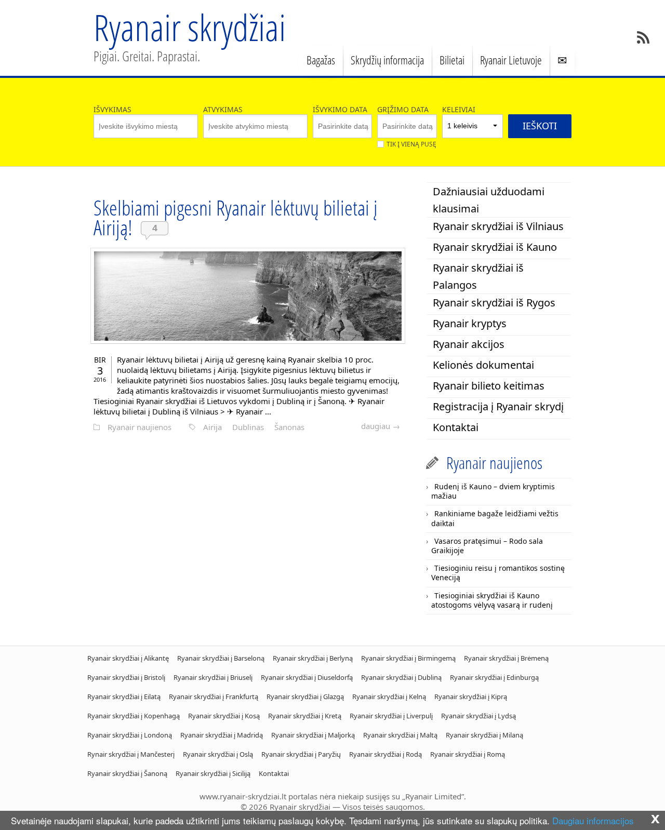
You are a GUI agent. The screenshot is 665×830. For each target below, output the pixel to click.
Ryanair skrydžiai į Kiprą (470, 696)
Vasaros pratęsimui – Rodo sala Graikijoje (487, 545)
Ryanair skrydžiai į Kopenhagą (133, 715)
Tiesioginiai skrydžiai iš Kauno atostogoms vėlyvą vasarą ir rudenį (492, 600)
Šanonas (289, 427)
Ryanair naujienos (139, 427)
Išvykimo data (340, 109)
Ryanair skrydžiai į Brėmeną (506, 658)
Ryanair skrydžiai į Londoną (129, 735)
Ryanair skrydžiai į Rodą (385, 754)
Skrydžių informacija (387, 60)
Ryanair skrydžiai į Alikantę (128, 658)
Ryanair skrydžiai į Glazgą (305, 696)
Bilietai (452, 60)
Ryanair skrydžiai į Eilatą (124, 696)
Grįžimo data (403, 109)
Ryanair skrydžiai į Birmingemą (408, 658)
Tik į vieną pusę (411, 144)
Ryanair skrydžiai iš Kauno (495, 247)
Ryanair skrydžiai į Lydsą (478, 715)
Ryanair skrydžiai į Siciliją (213, 773)
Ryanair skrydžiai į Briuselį (213, 677)
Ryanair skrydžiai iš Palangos (478, 276)
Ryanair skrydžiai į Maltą (400, 735)
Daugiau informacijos (593, 820)
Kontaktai (455, 427)
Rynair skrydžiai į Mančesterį (131, 754)
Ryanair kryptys (470, 323)
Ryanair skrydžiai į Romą (467, 754)
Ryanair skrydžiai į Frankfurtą (213, 696)
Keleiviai (458, 109)
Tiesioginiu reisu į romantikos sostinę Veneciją (498, 572)
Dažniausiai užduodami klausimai (488, 200)
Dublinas (248, 427)
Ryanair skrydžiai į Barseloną (220, 658)
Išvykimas (112, 109)
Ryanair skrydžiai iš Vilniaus (498, 226)
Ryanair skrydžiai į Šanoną (127, 773)
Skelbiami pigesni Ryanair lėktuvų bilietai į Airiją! (236, 217)
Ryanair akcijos (468, 344)
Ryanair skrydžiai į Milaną (484, 735)
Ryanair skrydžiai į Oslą (218, 754)
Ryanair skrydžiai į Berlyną (313, 658)
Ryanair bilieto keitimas (488, 386)
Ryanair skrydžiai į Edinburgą (494, 677)
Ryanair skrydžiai (190, 27)
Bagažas (321, 60)
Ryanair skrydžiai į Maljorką (313, 735)
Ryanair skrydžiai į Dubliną (401, 677)
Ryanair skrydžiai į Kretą (304, 715)
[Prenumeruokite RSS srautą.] (643, 37)
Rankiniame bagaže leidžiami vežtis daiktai (494, 518)
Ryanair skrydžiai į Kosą (224, 715)
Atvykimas (223, 109)
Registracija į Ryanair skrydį (498, 406)
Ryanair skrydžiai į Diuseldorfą (307, 677)
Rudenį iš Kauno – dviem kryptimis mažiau (493, 491)
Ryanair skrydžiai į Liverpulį (391, 715)
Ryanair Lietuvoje (511, 60)
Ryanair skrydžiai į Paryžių (301, 754)
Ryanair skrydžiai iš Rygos (494, 303)
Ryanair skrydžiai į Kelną (389, 696)
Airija (212, 427)
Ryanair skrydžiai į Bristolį (126, 677)
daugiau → (380, 426)
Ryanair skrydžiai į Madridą (221, 735)
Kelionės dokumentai (483, 365)
